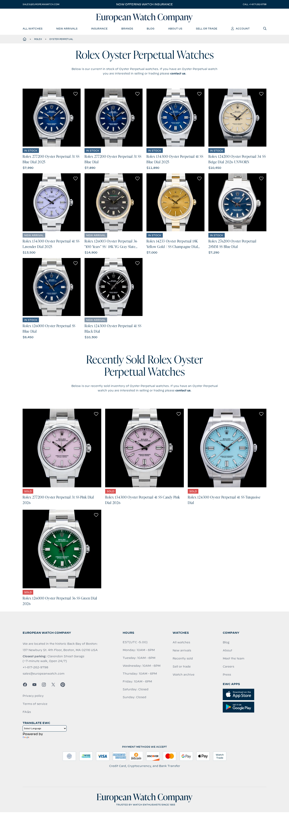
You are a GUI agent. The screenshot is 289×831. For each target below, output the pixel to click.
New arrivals (182, 650)
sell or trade (206, 28)
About (227, 650)
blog (150, 28)
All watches (181, 642)
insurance (99, 28)
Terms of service (35, 703)
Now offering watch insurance (144, 4)
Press (227, 674)
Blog (226, 642)
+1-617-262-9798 (35, 667)
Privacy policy (33, 695)
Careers (228, 666)
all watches (32, 28)
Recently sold (183, 658)
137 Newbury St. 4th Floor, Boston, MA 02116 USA (60, 650)
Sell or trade (182, 666)
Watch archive (183, 674)
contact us (177, 73)
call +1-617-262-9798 (254, 4)
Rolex (38, 39)
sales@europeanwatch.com (41, 4)
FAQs (27, 711)
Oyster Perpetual (61, 39)
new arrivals (66, 28)
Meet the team (233, 658)
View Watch (51, 117)
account (243, 28)
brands (127, 28)
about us (175, 28)
